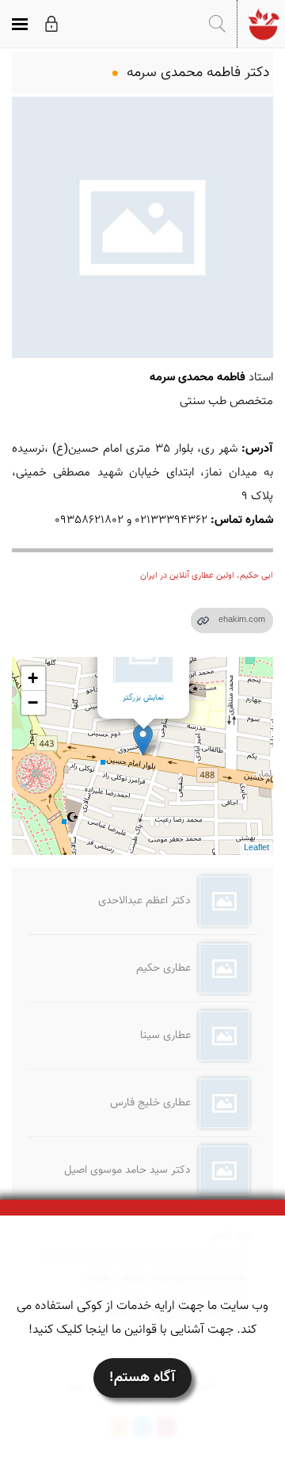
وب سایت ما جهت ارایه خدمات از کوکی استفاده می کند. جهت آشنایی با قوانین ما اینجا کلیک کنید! (142, 1318)
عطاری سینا (165, 1035)
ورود (52, 24)
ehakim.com (241, 620)
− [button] (33, 702)
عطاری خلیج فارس (150, 1103)
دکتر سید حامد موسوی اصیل (127, 1170)
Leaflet (256, 848)
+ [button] (33, 678)
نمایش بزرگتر (143, 698)
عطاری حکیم (163, 968)
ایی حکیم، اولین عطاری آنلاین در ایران (206, 575)
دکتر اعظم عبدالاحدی (144, 901)
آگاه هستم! (142, 1378)
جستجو (217, 24)
